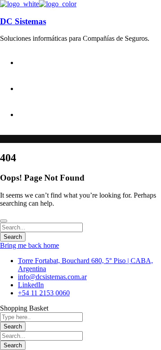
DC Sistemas (23, 21)
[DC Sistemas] (19, 4)
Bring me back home (29, 245)
